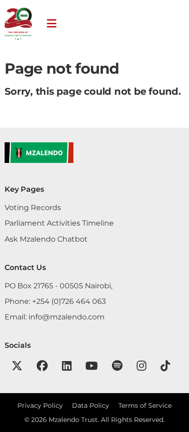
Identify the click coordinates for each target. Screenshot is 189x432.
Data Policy (90, 405)
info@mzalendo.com (66, 316)
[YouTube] (91, 366)
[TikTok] (165, 366)
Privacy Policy (40, 405)
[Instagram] (141, 366)
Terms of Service (145, 405)
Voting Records (33, 207)
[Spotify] (117, 366)
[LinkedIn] (67, 366)
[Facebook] (42, 366)
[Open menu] (51, 23)
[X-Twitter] (16, 366)
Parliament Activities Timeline (59, 222)
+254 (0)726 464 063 (69, 301)
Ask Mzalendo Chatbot (46, 238)
